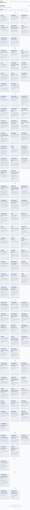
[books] (22, 1)
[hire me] (27, 2)
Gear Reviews (22, 9)
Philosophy (1, 10)
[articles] (11, 1)
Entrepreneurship (17, 9)
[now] (24, 1)
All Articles (1, 9)
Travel (27, 10)
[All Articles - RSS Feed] (29, 5)
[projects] (18, 1)
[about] (14, 1)
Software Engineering (19, 10)
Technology (24, 10)
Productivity (5, 10)
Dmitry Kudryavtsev (3, 2)
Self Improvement (10, 10)
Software (15, 10)
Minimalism (26, 9)
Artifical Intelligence (6, 9)
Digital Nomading (12, 9)
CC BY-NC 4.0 (18, 506)
